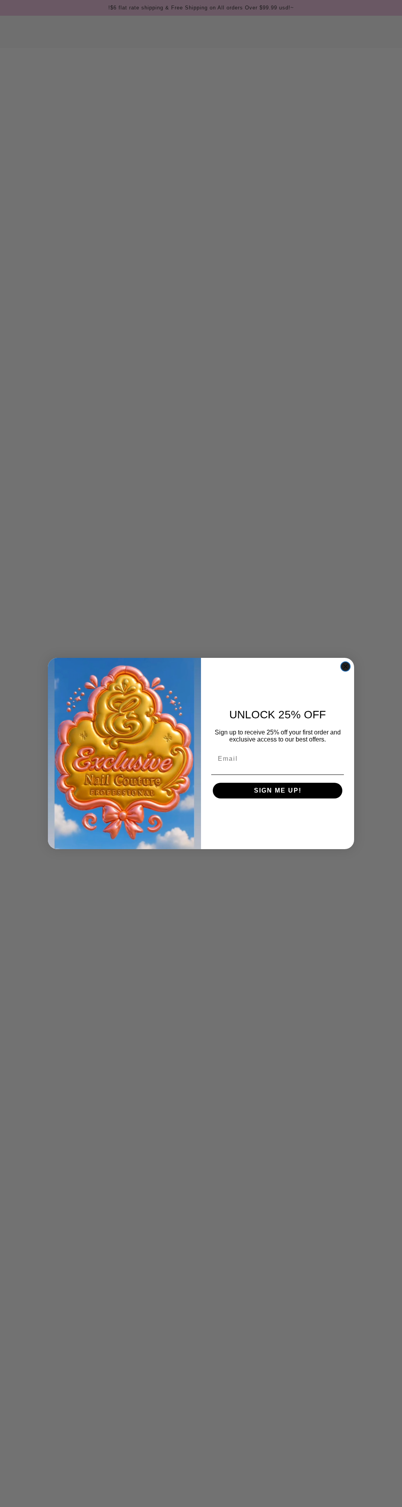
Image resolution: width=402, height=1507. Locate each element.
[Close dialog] (345, 666)
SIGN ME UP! (278, 790)
